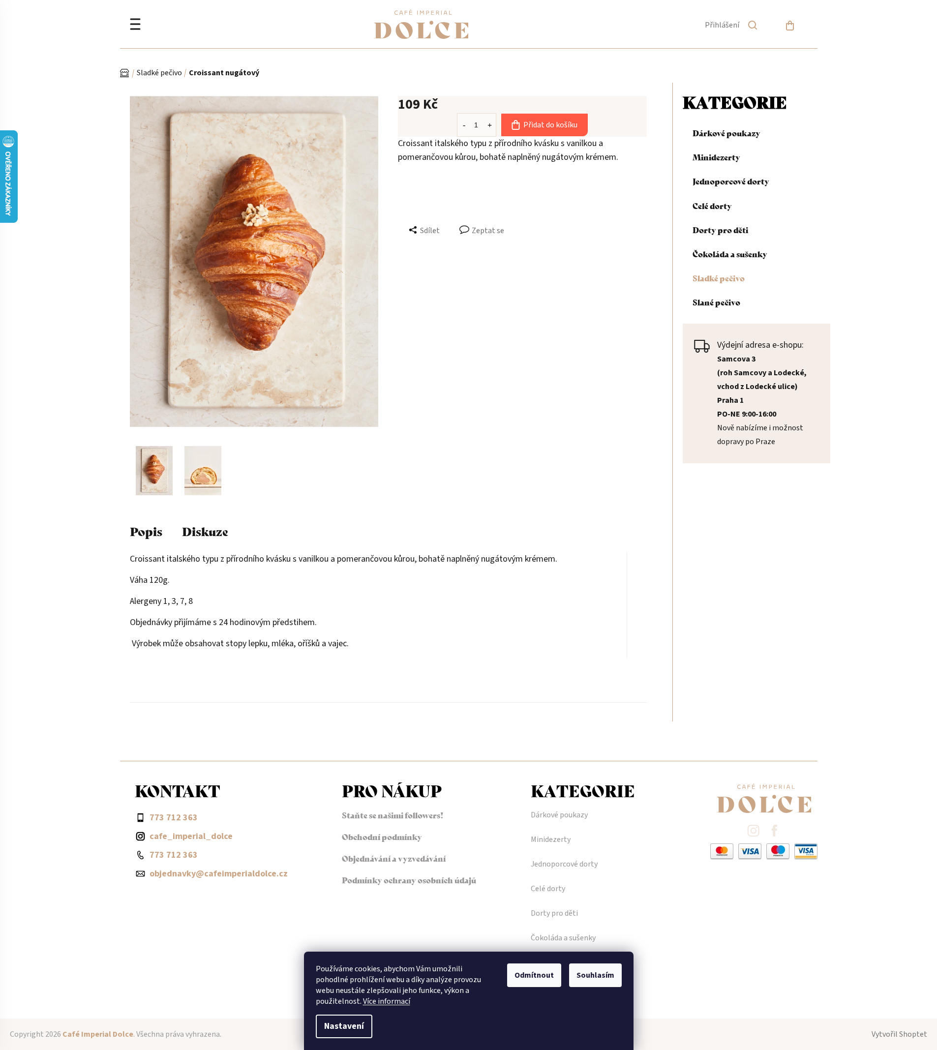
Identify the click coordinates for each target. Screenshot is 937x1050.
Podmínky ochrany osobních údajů (409, 879)
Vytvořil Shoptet (899, 1034)
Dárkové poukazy (726, 132)
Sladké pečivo (719, 277)
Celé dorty (712, 205)
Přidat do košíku (550, 125)
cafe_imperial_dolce (191, 836)
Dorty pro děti (720, 229)
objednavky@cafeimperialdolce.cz (219, 874)
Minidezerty (716, 156)
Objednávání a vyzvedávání (394, 858)
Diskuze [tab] (205, 531)
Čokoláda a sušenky (730, 253)
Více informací (386, 1001)
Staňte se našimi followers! (393, 814)
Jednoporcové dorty (731, 180)
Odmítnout (534, 975)
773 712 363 (174, 855)
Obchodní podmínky (382, 836)
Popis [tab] (146, 531)
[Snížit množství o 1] (464, 124)
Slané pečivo (716, 301)
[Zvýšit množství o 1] (489, 124)
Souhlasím (595, 975)
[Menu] (135, 25)
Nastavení (344, 1026)
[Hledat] (752, 27)
